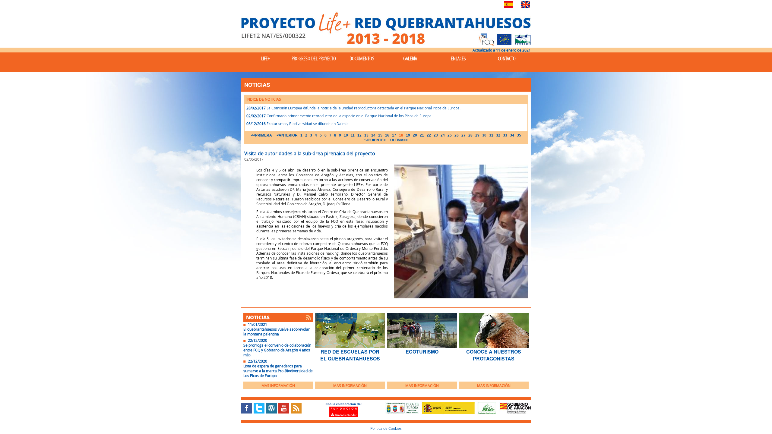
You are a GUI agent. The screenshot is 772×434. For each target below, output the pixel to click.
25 (450, 135)
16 (387, 135)
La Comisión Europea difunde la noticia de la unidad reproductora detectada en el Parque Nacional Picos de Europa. (363, 107)
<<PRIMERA (261, 135)
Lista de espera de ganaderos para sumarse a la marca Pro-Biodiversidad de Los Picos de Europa (278, 370)
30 (484, 135)
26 (456, 135)
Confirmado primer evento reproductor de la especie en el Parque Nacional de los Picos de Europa (349, 115)
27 (463, 135)
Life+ (265, 58)
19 (408, 135)
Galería (410, 58)
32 (498, 135)
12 (359, 135)
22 (429, 135)
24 (443, 135)
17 (394, 135)
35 (519, 135)
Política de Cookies (386, 428)
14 (373, 135)
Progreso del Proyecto (314, 58)
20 (415, 135)
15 (380, 135)
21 (422, 135)
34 (512, 135)
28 (470, 135)
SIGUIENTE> (375, 140)
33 (505, 135)
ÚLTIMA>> (399, 140)
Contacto (507, 58)
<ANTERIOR (287, 135)
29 (477, 135)
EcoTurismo (422, 351)
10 (346, 135)
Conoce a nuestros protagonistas (493, 355)
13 (366, 135)
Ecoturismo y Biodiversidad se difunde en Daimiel (308, 123)
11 (353, 135)
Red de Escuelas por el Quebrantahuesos (350, 355)
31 (491, 135)
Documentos (362, 58)
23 (436, 135)
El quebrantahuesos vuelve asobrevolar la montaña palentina (276, 331)
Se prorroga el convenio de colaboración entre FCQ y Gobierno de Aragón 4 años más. (277, 350)
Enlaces (458, 58)
